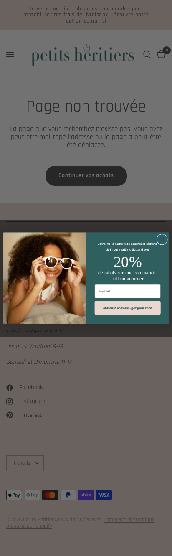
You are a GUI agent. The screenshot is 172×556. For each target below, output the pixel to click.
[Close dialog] (162, 239)
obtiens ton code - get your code (127, 307)
